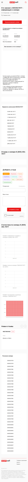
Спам (20, 176)
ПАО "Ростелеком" (7, 41)
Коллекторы (14, 176)
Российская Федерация (17, 36)
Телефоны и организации (22, 460)
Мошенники (13, 173)
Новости (18, 462)
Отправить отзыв (14, 209)
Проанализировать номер (12, 22)
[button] (22, 326)
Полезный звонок (7, 182)
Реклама (20, 173)
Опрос (13, 179)
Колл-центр (19, 179)
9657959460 (6, 331)
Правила (18, 464)
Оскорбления (6, 176)
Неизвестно (6, 173)
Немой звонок (6, 179)
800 (15, 41)
